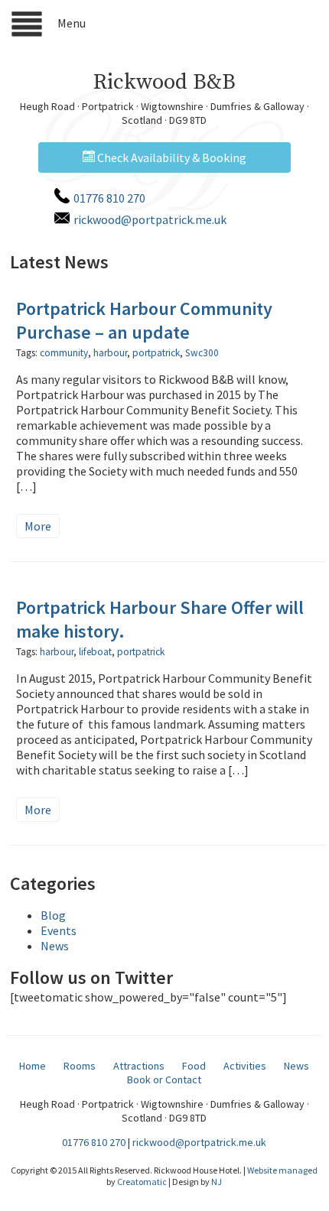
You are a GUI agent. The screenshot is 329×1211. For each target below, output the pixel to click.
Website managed (282, 1170)
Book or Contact (164, 1079)
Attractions (138, 1066)
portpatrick (156, 352)
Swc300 (202, 352)
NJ (216, 1181)
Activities (244, 1066)
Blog (53, 915)
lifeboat (95, 651)
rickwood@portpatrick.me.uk (149, 219)
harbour (110, 352)
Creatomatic (142, 1181)
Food (194, 1066)
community (64, 352)
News (55, 945)
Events (59, 930)
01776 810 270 (109, 198)
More (37, 526)
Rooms (80, 1066)
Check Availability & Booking (170, 157)
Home (32, 1066)
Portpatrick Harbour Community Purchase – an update (144, 320)
